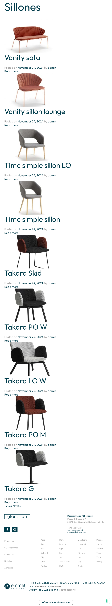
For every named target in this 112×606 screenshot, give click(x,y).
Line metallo (83, 544)
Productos (9, 541)
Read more (11, 71)
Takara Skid (23, 272)
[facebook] (7, 529)
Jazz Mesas (64, 561)
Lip (79, 548)
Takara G (19, 488)
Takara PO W (25, 326)
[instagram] (15, 529)
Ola (79, 561)
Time (98, 557)
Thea (98, 553)
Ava (42, 544)
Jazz (61, 557)
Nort (80, 557)
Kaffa (61, 566)
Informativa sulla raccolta (56, 602)
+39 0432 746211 (74, 528)
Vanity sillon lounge (34, 111)
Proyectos (9, 554)
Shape (99, 544)
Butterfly (45, 553)
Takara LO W (25, 380)
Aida (43, 540)
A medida (8, 567)
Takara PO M (25, 434)
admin (52, 67)
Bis (42, 548)
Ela (60, 553)
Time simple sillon (32, 219)
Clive (43, 561)
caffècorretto (68, 589)
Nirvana (81, 553)
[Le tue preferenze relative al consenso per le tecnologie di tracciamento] (107, 601)
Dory (61, 540)
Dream (62, 544)
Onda (80, 566)
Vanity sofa (22, 57)
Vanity (99, 561)
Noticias (8, 561)
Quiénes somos (11, 547)
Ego (61, 548)
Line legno (82, 540)
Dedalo (44, 566)
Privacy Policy (40, 586)
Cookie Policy (55, 586)
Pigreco (100, 540)
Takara (99, 548)
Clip (42, 557)
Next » (17, 506)
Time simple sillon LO (37, 165)
